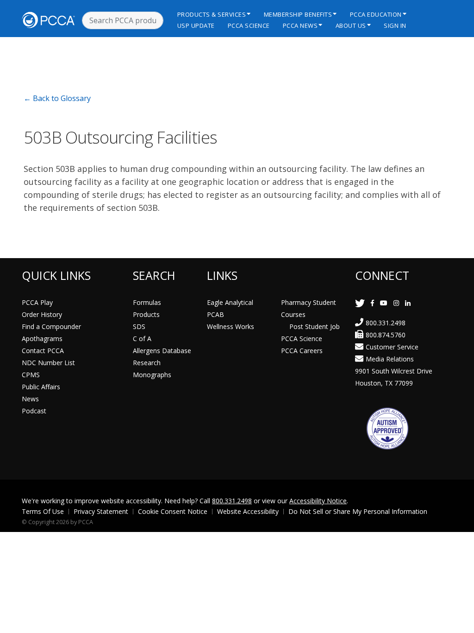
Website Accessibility (248, 511)
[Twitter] (360, 302)
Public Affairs (41, 386)
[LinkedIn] (408, 302)
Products (146, 314)
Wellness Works (230, 326)
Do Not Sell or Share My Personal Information (357, 511)
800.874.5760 (385, 334)
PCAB (215, 314)
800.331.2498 (385, 322)
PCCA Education (376, 14)
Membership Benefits (298, 14)
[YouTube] (383, 302)
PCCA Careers (302, 350)
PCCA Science (249, 25)
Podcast (34, 410)
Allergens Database (162, 350)
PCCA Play (37, 302)
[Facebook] (372, 302)
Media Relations (390, 358)
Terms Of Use (43, 511)
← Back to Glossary (57, 98)
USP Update (196, 25)
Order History (42, 314)
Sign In (395, 25)
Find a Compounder (51, 326)
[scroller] (458, 622)
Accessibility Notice (318, 500)
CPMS (31, 374)
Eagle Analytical (230, 302)
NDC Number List (48, 362)
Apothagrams (42, 338)
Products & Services (211, 14)
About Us (351, 25)
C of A (142, 338)
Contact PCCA (43, 350)
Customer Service (392, 346)
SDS (139, 326)
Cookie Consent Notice (172, 511)
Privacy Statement (101, 511)
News (30, 398)
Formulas (147, 302)
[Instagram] (396, 302)
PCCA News (300, 25)
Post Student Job (314, 326)
